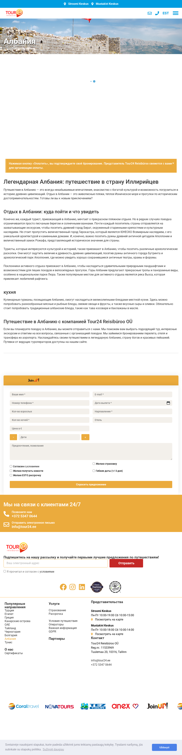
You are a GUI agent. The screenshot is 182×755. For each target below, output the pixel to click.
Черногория (12, 631)
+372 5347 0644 (24, 516)
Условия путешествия (63, 621)
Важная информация (63, 628)
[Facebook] (63, 587)
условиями (32, 466)
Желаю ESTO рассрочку (27, 475)
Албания (10, 638)
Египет (9, 614)
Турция (9, 610)
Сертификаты (14, 653)
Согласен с (26, 466)
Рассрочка (56, 613)
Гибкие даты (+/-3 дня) (109, 471)
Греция (9, 617)
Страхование (57, 610)
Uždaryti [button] (164, 747)
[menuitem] (166, 13)
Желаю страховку (106, 464)
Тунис (8, 642)
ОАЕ (7, 624)
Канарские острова (17, 621)
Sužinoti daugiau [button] (53, 749)
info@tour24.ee (24, 527)
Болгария (11, 635)
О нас (9, 649)
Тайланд (10, 628)
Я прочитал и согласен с (30, 571)
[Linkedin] (82, 587)
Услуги (54, 604)
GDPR (52, 631)
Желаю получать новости (28, 471)
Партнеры (57, 639)
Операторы (56, 624)
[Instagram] (72, 587)
